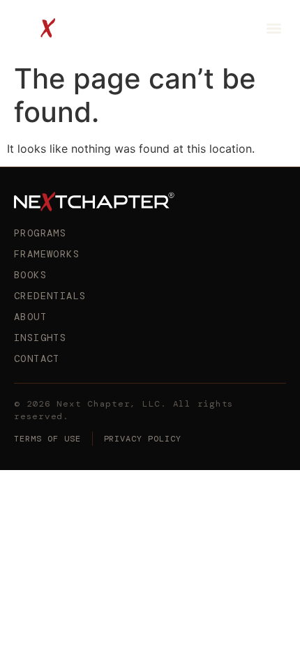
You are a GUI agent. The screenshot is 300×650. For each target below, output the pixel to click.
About (30, 316)
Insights (40, 337)
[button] (274, 28)
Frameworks (47, 254)
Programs (40, 233)
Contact (37, 358)
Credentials (50, 295)
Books (30, 275)
